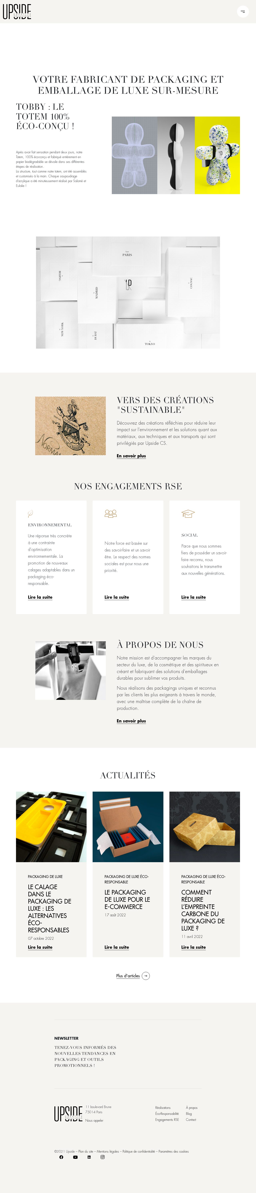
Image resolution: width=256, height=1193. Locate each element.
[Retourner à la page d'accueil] (17, 11)
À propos (192, 1107)
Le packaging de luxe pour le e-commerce (127, 900)
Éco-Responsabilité (167, 1113)
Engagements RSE (167, 1119)
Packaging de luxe (45, 877)
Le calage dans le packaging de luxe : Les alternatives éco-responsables (49, 908)
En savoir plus (131, 456)
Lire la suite (40, 597)
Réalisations (163, 1107)
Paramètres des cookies (174, 1151)
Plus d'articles (128, 976)
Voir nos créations (128, 292)
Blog (189, 1113)
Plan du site (85, 1151)
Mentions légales (108, 1151)
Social (189, 536)
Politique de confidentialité (139, 1151)
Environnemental (50, 526)
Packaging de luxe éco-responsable (127, 879)
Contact (191, 1119)
